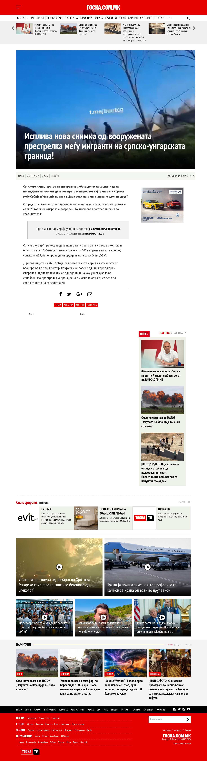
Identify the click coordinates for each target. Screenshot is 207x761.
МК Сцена (65, 736)
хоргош (80, 305)
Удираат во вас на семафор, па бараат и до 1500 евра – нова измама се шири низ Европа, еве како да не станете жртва (80, 687)
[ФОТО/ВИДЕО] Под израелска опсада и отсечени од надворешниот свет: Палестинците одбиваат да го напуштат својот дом (134, 32)
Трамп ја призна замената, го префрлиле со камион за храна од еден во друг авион (141, 587)
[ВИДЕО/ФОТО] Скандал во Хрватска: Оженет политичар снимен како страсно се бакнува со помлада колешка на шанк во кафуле (169, 689)
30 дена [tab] (188, 644)
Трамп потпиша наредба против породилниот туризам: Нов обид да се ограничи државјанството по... (159, 627)
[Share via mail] (90, 294)
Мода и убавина (43, 730)
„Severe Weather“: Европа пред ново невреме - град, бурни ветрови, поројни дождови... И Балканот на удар (123, 687)
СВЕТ (19, 674)
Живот (40, 18)
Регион (41, 718)
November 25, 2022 (94, 233)
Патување (68, 730)
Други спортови (78, 724)
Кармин (133, 18)
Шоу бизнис (54, 18)
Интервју (120, 18)
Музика (45, 736)
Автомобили (84, 18)
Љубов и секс (56, 730)
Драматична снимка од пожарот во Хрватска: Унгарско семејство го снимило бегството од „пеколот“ (55, 585)
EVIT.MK (46, 509)
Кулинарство (79, 730)
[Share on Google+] (79, 294)
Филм (37, 736)
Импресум (167, 730)
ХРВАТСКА (155, 674)
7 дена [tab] (178, 644)
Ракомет (48, 724)
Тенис (56, 724)
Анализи (56, 718)
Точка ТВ (159, 18)
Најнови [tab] (165, 333)
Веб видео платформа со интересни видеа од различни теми (173, 516)
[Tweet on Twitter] (69, 294)
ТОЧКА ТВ (164, 509)
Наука (21, 742)
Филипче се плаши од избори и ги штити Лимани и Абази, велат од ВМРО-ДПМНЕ (45, 29)
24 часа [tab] (170, 644)
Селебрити (54, 736)
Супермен (146, 18)
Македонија (31, 718)
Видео (109, 18)
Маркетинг (178, 730)
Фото (105, 709)
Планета (69, 18)
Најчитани (23, 645)
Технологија (31, 742)
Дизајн (89, 730)
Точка (21, 175)
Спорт (30, 18)
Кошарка (39, 724)
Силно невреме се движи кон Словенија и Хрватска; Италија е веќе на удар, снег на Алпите (179, 29)
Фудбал (30, 724)
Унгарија (68, 305)
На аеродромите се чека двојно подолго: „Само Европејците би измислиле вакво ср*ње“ (43, 627)
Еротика (61, 742)
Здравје (31, 730)
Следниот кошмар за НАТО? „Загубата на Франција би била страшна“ (88, 29)
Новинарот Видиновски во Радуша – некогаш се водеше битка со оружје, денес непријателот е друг (103, 627)
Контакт (188, 730)
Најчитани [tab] (179, 333)
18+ (169, 18)
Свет (48, 718)
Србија (58, 305)
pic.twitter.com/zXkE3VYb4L (104, 229)
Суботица (92, 305)
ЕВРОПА (65, 674)
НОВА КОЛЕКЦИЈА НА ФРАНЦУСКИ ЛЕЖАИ (113, 511)
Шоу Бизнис (24, 736)
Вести (20, 18)
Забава (98, 18)
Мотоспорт (65, 724)
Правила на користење (182, 743)
